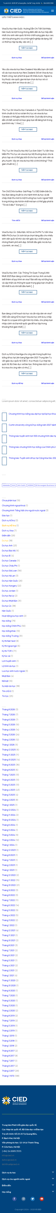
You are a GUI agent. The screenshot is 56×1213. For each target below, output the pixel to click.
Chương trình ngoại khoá (13, 505)
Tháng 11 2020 (8, 980)
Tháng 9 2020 (8, 990)
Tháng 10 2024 (9, 819)
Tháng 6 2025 (8, 779)
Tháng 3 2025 (8, 794)
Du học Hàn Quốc (10, 580)
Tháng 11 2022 (8, 880)
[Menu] (52, 11)
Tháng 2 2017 (8, 1070)
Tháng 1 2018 (8, 1045)
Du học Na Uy (8, 595)
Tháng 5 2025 (8, 784)
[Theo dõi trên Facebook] (14, 1199)
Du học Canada (9, 560)
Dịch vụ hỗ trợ (17, 383)
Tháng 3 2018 (8, 1040)
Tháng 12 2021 (8, 930)
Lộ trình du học (8, 666)
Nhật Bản (6, 676)
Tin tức (5, 696)
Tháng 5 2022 (8, 910)
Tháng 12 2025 (9, 749)
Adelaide (6, 485)
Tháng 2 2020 (8, 1010)
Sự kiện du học (8, 686)
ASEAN (30, 485)
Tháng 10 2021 (8, 940)
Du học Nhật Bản (9, 600)
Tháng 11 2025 (8, 754)
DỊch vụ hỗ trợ (8, 520)
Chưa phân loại (9, 500)
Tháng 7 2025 (8, 774)
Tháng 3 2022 (8, 920)
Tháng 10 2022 (9, 885)
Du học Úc (6, 605)
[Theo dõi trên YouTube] (42, 1199)
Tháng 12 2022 (9, 875)
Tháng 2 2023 (8, 865)
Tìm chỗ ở (16, 220)
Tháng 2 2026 (8, 739)
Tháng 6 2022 (8, 905)
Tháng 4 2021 (8, 965)
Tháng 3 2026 (8, 734)
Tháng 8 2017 (8, 1055)
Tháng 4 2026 (8, 729)
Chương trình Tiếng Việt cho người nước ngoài (23, 510)
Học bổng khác (9, 631)
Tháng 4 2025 (8, 789)
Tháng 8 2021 (8, 945)
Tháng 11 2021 (8, 935)
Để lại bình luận (47, 57)
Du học (5, 540)
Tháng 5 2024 (8, 830)
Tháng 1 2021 (8, 975)
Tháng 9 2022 (8, 890)
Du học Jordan (8, 590)
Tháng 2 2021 (8, 970)
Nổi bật (5, 681)
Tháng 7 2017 (8, 1060)
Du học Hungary (9, 585)
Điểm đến (6, 535)
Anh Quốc (22, 485)
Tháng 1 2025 (8, 804)
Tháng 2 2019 (8, 1030)
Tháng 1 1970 (8, 1075)
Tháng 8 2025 (8, 769)
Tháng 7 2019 (8, 1020)
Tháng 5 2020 (8, 1000)
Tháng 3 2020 (8, 1005)
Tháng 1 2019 (8, 1035)
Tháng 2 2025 (8, 799)
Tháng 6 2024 (8, 824)
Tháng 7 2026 (8, 714)
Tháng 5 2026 (8, 724)
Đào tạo (6, 515)
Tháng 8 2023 (8, 855)
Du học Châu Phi (9, 565)
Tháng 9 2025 (8, 764)
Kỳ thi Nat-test (8, 641)
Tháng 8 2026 (8, 709)
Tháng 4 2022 (8, 915)
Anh (13, 485)
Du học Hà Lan (8, 575)
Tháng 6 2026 (8, 719)
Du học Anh (7, 545)
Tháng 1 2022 (8, 925)
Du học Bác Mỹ (9, 550)
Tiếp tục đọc (28, 48)
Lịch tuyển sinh (9, 661)
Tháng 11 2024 (8, 814)
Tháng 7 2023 (8, 860)
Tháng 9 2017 (8, 1050)
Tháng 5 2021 (8, 960)
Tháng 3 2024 (8, 834)
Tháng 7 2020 (8, 995)
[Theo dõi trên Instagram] (23, 1199)
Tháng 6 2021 (8, 955)
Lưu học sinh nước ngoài (13, 671)
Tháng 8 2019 (8, 1015)
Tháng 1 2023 (8, 870)
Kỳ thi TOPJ (7, 651)
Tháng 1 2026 (8, 744)
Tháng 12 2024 (9, 809)
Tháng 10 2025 (9, 759)
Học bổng (6, 620)
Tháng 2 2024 (8, 840)
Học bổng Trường (10, 635)
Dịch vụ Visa (17, 57)
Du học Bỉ (6, 555)
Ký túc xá (6, 655)
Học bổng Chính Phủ (11, 625)
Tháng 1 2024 (8, 845)
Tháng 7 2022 (8, 900)
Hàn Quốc (6, 610)
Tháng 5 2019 (8, 1025)
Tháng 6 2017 (8, 1065)
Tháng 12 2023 (9, 850)
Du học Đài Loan (9, 570)
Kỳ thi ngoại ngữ (9, 645)
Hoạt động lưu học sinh (12, 615)
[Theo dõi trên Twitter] (32, 1199)
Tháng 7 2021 (8, 950)
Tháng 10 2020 (9, 985)
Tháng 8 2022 (8, 895)
